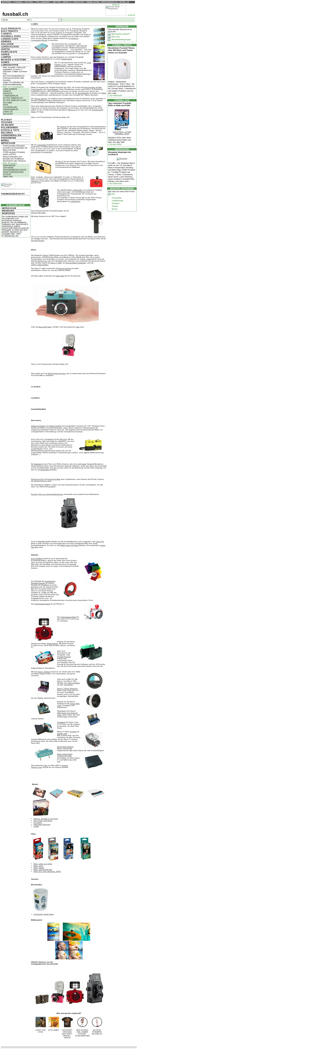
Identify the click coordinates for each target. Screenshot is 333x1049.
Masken (6, 60)
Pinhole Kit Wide (53, 479)
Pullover (7, 44)
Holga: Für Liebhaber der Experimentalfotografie (13, 83)
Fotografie (116, 198)
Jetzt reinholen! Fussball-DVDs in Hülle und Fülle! (119, 104)
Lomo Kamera (10, 89)
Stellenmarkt (43, 2)
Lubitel (36, 826)
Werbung (8, 211)
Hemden (6, 41)
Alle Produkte (11, 28)
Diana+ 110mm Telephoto (67, 688)
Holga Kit (8, 114)
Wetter (57, 2)
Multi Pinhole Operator (57, 373)
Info (113, 194)
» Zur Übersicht (115, 95)
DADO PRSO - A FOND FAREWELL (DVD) (122, 133)
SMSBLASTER (92, 2)
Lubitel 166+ (77, 190)
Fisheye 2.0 (72, 110)
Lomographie (10, 65)
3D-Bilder (7, 125)
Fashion (115, 203)
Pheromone (8, 138)
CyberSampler (36, 89)
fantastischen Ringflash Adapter (43, 582)
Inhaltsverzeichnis (13, 172)
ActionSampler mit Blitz (92, 87)
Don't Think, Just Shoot (42, 821)
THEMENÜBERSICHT (13, 194)
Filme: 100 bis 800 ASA (42, 870)
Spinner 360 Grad (38, 213)
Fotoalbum (61, 722)
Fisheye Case (36, 767)
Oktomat (7, 103)
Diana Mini (60, 276)
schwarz (73, 732)
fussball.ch (15, 14)
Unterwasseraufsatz (42, 604)
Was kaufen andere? (120, 34)
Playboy (6, 120)
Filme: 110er (38, 866)
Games (5, 62)
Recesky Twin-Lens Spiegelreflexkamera (47, 494)
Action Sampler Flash (14, 100)
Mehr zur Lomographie (13, 87)
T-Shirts (6, 34)
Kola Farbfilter (36, 558)
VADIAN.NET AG (11, 236)
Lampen (6, 57)
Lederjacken (10, 47)
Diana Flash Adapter (65, 747)
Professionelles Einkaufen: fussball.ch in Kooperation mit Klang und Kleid (15, 148)
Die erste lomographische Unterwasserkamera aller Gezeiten (13, 78)
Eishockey (78, 2)
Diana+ (46, 255)
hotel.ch (124, 2)
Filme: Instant (38, 868)
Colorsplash (10, 107)
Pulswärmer (9, 127)
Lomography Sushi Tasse (43, 914)
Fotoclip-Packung (64, 657)
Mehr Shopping (10, 163)
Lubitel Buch (75, 201)
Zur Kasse (8, 168)
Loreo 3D (8, 112)
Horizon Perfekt (55, 426)
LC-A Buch (37, 822)
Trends (114, 206)
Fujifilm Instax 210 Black (69, 545)
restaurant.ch (109, 2)
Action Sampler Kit (13, 98)
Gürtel (6, 49)
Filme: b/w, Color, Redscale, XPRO (47, 871)
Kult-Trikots (9, 31)
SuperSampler (52, 89)
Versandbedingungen (14, 170)
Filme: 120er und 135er (42, 864)
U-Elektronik (117, 201)
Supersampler (10, 109)
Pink (41, 112)
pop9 (5, 105)
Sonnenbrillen (11, 135)
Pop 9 (60, 161)
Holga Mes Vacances (41, 824)
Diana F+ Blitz (56, 263)
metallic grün (62, 733)
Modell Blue (45, 470)
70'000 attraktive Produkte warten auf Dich (14, 153)
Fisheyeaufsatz (74, 683)
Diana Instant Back (64, 754)
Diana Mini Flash (45, 327)
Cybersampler (10, 96)
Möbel (5, 140)
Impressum (8, 143)
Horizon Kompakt (38, 426)
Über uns (8, 177)
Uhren (5, 54)
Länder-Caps (9, 39)
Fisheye (7, 91)
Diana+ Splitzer (44, 672)
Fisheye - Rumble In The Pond (45, 819)
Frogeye (7, 93)
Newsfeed (8, 213)
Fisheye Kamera (40, 99)
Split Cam (63, 439)
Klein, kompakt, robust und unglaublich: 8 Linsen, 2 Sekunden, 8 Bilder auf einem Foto (15, 70)
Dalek (103, 93)
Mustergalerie (66, 59)
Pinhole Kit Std (37, 479)
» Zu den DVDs (115, 144)
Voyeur (7, 174)
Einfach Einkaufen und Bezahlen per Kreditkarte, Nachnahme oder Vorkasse (14, 159)
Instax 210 (100, 542)
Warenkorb (9, 165)
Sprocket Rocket (37, 240)
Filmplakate (9, 52)
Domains (18, 2)
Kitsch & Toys (10, 130)
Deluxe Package (65, 268)
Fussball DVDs (11, 36)
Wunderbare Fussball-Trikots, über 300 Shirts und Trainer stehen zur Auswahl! (121, 50)
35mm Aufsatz (52, 643)
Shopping (7, 2)
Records (7, 133)
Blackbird (37, 464)
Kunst (114, 209)
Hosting (28, 2)
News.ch (67, 2)
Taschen (6, 122)
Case (77, 327)
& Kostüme (18, 60)
